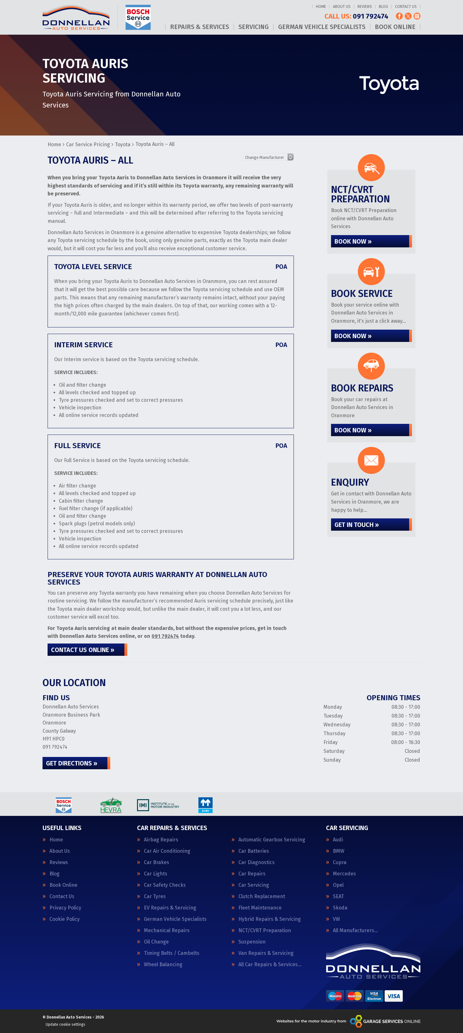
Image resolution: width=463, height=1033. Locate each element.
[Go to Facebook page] (399, 16)
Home (321, 6)
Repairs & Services (199, 27)
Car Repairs (252, 873)
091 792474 (356, 16)
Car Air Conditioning (167, 851)
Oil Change (156, 941)
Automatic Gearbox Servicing (271, 839)
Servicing (253, 27)
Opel (338, 885)
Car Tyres (155, 896)
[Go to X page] (408, 16)
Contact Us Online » (82, 650)
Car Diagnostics (256, 862)
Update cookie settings (65, 1024)
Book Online (395, 27)
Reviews (364, 6)
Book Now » (353, 241)
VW (336, 919)
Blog (383, 6)
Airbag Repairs (161, 839)
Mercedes (344, 873)
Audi (338, 839)
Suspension (252, 941)
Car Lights (155, 873)
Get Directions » (71, 763)
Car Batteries (253, 851)
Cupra (339, 862)
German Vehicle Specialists (321, 27)
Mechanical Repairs (167, 930)
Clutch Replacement (261, 896)
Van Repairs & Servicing (266, 953)
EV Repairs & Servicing (170, 907)
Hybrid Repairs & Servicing (269, 919)
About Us (342, 6)
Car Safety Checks (165, 885)
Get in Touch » (356, 524)
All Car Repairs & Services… (269, 964)
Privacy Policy (65, 907)
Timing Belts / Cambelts (171, 953)
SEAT (338, 896)
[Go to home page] (97, 17)
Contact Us (406, 6)
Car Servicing (253, 885)
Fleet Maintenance (260, 907)
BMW (338, 851)
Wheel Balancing (163, 964)
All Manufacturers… (355, 930)
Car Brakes (156, 862)
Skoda (340, 907)
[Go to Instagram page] (417, 16)
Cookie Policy (64, 919)
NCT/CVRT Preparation (264, 930)
